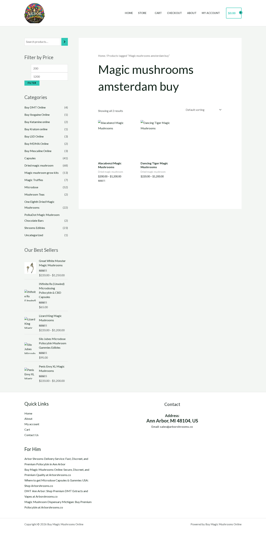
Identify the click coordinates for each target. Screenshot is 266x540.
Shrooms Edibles (34, 227)
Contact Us (31, 435)
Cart (158, 13)
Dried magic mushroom (38, 165)
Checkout (174, 13)
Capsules (30, 158)
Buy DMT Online (35, 107)
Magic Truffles (33, 180)
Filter (32, 83)
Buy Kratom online (35, 129)
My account (211, 13)
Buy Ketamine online (37, 122)
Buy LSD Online (34, 136)
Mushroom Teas (34, 194)
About (192, 13)
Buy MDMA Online (36, 143)
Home (129, 13)
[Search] (64, 42)
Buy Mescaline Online (37, 151)
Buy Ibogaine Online (37, 114)
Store (142, 13)
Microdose (31, 187)
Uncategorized (33, 235)
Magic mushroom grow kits (41, 172)
